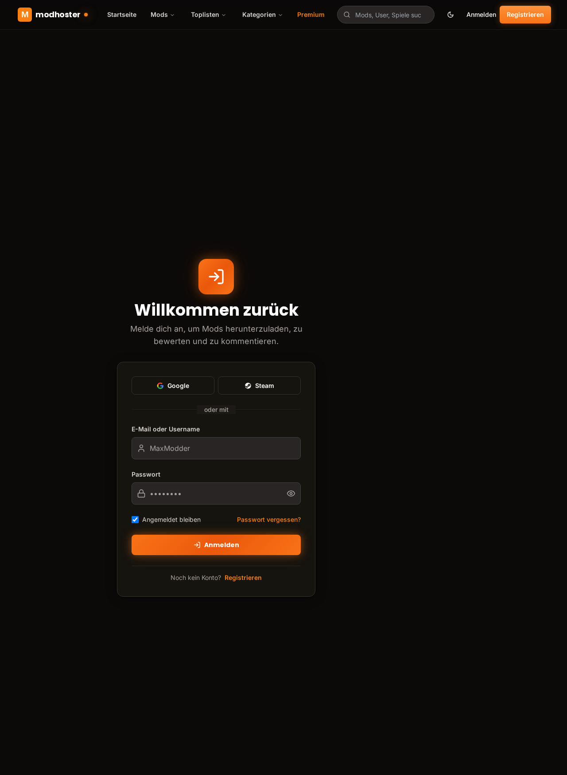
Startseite (121, 14)
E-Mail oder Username (166, 429)
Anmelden (481, 14)
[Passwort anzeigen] (294, 493)
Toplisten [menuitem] (205, 14)
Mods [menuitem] (159, 14)
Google (178, 385)
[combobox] (386, 14)
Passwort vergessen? (269, 519)
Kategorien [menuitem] (259, 14)
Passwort (146, 474)
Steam (264, 385)
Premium (311, 14)
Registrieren (525, 14)
